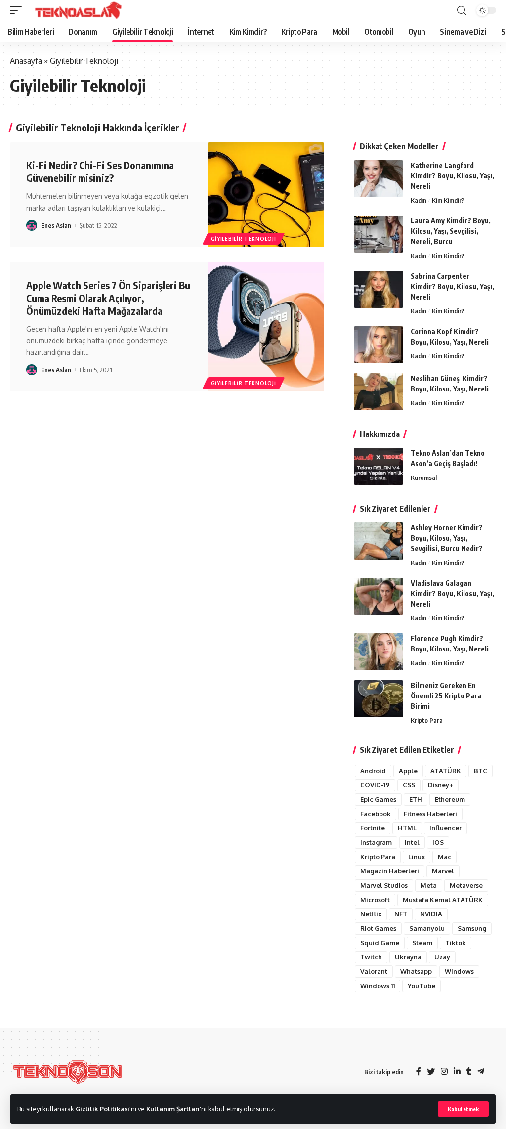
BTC (480, 771)
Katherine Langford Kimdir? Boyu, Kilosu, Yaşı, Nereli (452, 175)
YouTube (421, 986)
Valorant (373, 971)
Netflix (370, 914)
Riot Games (378, 928)
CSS (409, 785)
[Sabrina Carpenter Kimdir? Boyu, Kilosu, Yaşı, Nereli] (378, 289)
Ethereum (450, 799)
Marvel (443, 871)
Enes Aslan (56, 225)
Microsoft (375, 900)
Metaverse (466, 885)
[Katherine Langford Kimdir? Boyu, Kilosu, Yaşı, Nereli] (378, 178)
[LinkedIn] (457, 1072)
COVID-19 (375, 785)
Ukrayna (408, 957)
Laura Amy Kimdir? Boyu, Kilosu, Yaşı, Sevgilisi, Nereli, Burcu (451, 231)
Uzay (442, 957)
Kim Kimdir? (448, 200)
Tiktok (455, 943)
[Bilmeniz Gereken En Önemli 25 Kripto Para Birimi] (378, 698)
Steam (422, 943)
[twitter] (431, 1072)
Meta (429, 885)
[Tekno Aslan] (75, 10)
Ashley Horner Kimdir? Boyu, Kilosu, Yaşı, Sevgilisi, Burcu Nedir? (447, 538)
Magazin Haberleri (389, 871)
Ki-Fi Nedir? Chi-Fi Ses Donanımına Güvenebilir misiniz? (100, 171)
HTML (407, 828)
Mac (444, 857)
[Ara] (461, 10)
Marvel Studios (384, 885)
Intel (412, 842)
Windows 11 (377, 986)
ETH (415, 799)
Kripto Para (427, 720)
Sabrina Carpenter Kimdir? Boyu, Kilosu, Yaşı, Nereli (452, 286)
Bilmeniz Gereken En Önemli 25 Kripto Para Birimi (446, 695)
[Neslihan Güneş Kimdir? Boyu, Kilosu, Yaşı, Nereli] (378, 391)
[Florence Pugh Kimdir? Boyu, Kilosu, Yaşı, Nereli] (378, 651)
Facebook (375, 814)
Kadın (418, 200)
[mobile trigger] (18, 10)
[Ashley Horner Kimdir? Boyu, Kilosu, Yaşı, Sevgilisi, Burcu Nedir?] (378, 541)
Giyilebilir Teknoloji (243, 239)
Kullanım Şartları (173, 1109)
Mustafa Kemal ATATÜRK (443, 900)
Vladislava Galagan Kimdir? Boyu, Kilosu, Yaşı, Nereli (452, 593)
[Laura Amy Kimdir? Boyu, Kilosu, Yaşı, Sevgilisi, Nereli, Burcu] (378, 234)
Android (373, 771)
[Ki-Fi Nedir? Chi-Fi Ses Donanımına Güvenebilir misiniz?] (266, 194)
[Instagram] (444, 1072)
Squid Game (379, 943)
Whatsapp (416, 971)
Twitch (371, 957)
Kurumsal (424, 477)
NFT (400, 914)
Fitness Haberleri (430, 814)
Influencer (445, 828)
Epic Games (378, 799)
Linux (416, 857)
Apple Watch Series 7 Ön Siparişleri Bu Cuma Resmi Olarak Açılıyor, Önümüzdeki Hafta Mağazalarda (108, 298)
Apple (408, 771)
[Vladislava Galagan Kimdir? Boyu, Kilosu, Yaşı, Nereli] (378, 596)
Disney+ (440, 785)
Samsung (472, 928)
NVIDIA (431, 914)
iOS (438, 842)
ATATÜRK (445, 771)
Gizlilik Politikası (102, 1109)
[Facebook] (418, 1072)
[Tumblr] (468, 1072)
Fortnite (372, 828)
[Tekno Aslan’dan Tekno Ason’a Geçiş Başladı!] (378, 466)
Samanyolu (427, 928)
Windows (459, 971)
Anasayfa (26, 61)
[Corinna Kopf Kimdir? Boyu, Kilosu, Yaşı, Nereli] (378, 344)
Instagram (376, 842)
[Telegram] (480, 1072)
